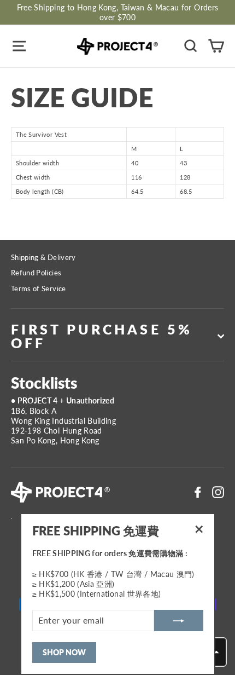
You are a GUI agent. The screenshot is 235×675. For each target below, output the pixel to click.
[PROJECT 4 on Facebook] (198, 492)
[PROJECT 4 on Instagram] (218, 492)
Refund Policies (36, 272)
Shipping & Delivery (43, 257)
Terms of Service (38, 288)
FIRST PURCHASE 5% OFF (101, 336)
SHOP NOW (64, 652)
